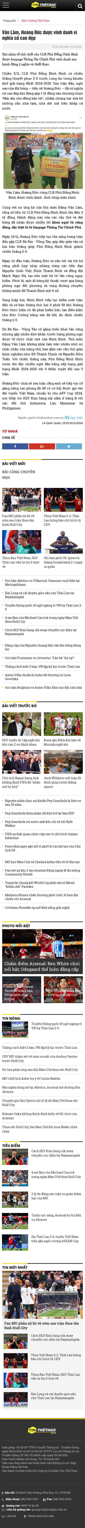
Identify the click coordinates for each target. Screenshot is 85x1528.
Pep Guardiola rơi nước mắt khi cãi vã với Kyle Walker (39, 824)
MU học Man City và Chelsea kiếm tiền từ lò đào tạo (42, 862)
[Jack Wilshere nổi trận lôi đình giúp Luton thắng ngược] (63, 762)
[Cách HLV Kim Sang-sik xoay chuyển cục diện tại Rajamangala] (15, 1157)
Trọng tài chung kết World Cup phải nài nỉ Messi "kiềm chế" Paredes (40, 885)
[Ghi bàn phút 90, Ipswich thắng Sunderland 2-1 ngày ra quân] (63, 542)
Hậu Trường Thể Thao (35, 20)
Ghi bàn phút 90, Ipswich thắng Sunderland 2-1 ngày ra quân (63, 562)
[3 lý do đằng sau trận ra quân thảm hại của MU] (15, 1200)
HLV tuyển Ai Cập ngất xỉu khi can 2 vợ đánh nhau (21, 742)
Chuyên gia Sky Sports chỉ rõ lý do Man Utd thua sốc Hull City (40, 1103)
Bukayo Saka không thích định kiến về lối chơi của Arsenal (39, 1116)
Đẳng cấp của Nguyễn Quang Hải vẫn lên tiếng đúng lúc (43, 647)
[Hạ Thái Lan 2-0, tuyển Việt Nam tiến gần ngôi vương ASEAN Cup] (15, 1243)
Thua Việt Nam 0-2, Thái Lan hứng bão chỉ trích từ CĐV (62, 520)
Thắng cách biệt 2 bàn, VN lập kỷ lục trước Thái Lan (42, 667)
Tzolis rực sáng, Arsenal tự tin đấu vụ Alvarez (56, 1217)
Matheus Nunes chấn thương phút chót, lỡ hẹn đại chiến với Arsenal (41, 897)
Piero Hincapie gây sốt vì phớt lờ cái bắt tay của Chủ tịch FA (43, 848)
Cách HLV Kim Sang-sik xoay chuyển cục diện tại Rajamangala (41, 632)
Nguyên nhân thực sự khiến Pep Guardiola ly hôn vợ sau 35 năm (43, 803)
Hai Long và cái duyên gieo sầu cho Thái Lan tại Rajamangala (39, 595)
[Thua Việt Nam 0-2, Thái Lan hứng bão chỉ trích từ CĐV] (63, 499)
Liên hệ (11, 1516)
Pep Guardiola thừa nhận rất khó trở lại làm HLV (39, 813)
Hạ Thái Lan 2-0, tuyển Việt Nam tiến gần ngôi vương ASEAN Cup (54, 1239)
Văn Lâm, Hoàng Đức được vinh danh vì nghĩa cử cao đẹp (39, 34)
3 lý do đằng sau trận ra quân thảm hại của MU (56, 1196)
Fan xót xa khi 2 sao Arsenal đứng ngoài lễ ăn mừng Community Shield (42, 872)
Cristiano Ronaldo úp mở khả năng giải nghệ (37, 908)
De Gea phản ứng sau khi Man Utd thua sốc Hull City (40, 1070)
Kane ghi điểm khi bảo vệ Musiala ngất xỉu (62, 742)
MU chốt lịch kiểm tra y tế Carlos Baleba (31, 1078)
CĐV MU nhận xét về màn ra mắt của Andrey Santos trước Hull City (39, 1058)
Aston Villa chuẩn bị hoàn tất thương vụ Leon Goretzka (38, 677)
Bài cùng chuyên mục (18, 475)
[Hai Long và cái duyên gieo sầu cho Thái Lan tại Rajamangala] (16, 1399)
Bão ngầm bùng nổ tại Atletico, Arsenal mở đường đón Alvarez (41, 1089)
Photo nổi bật (16, 925)
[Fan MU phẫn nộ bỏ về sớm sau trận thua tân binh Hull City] (21, 499)
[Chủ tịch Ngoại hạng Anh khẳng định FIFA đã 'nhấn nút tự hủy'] (21, 762)
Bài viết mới (14, 463)
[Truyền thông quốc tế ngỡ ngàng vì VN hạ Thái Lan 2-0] (15, 1030)
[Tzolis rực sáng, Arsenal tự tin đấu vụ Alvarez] (15, 1221)
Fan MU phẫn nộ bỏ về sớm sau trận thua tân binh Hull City (18, 520)
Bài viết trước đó (19, 705)
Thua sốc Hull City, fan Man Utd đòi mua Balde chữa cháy (39, 1129)
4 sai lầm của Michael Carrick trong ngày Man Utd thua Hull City (41, 620)
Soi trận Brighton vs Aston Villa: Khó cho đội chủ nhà (43, 688)
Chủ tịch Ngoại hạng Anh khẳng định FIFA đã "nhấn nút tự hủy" (21, 782)
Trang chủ (9, 20)
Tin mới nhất (14, 1267)
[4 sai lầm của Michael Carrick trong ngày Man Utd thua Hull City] (15, 1178)
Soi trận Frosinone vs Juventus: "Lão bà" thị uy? (39, 658)
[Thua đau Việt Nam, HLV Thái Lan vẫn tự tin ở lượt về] (21, 542)
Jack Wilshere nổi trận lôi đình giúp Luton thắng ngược (62, 782)
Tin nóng (11, 1018)
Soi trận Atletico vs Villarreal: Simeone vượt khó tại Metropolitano (42, 583)
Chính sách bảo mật (41, 1516)
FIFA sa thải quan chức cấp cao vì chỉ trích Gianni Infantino (41, 836)
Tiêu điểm (11, 1145)
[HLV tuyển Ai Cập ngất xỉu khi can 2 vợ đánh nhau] (21, 724)
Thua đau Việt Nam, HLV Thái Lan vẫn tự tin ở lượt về (20, 562)
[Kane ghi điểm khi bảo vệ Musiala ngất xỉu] (63, 724)
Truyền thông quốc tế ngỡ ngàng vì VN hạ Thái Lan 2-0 (43, 607)
